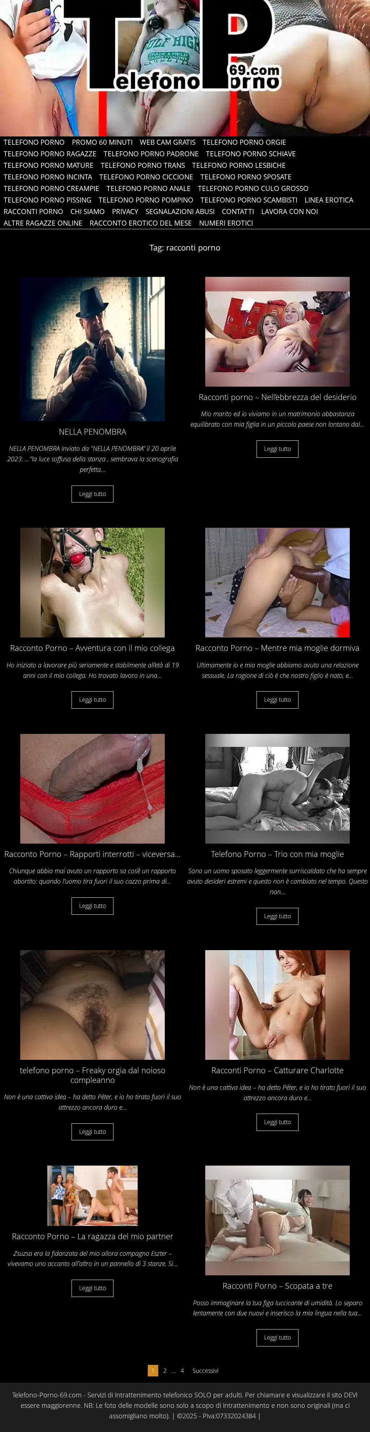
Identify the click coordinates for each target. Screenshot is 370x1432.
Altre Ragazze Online (43, 223)
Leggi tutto (92, 494)
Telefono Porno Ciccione (146, 177)
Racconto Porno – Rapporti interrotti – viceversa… (92, 853)
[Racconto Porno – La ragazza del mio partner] (92, 1195)
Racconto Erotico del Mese (141, 223)
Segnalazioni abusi (180, 211)
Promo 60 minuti (102, 142)
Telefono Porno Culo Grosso (253, 188)
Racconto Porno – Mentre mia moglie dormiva (277, 647)
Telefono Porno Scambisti (249, 200)
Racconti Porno (33, 211)
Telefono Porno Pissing (47, 200)
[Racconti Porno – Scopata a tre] (277, 1220)
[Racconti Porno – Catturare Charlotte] (277, 1005)
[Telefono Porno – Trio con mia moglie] (277, 788)
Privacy (125, 211)
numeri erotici (226, 223)
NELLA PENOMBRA (92, 431)
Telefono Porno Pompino (146, 200)
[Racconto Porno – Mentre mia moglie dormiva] (277, 582)
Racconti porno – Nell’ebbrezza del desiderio (278, 396)
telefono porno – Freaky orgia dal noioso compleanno (92, 1075)
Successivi (206, 1371)
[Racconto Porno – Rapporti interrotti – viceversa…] (92, 788)
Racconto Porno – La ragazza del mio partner (92, 1236)
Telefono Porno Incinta (48, 177)
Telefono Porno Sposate (246, 177)
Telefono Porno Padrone (151, 153)
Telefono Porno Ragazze (50, 153)
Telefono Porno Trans (143, 165)
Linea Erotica (329, 200)
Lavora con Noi (289, 211)
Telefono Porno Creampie (51, 188)
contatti (238, 211)
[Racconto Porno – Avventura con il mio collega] (92, 582)
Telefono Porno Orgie (244, 142)
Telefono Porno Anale (149, 188)
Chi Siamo (87, 211)
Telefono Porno (34, 142)
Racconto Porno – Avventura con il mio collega (92, 647)
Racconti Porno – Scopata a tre (277, 1285)
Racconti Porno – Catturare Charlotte (277, 1070)
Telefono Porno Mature (49, 165)
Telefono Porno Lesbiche (239, 165)
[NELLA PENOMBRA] (92, 348)
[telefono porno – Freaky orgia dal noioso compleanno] (92, 1005)
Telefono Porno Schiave (251, 153)
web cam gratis (167, 142)
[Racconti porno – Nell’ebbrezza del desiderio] (277, 331)
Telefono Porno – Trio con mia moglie (277, 853)
